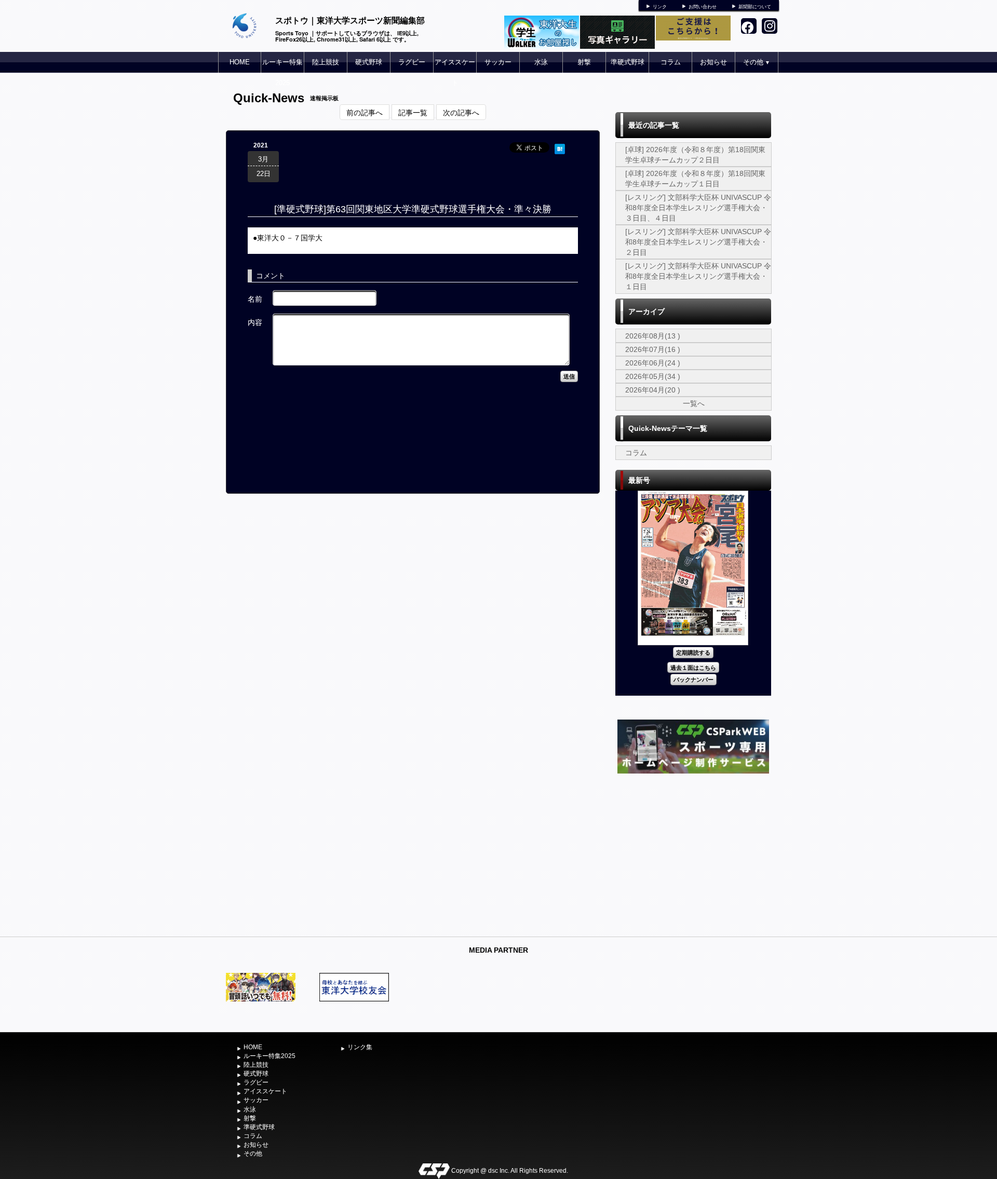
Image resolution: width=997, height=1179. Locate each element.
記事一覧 (412, 112)
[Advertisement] (693, 854)
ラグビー (411, 62)
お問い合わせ (703, 6)
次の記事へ (461, 112)
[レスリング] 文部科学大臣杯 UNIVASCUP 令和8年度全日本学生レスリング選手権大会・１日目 (698, 276)
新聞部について (754, 6)
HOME (240, 62)
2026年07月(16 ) (652, 349)
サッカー (497, 62)
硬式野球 (368, 62)
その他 (756, 62)
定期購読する (693, 652)
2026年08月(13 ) (652, 336)
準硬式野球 (627, 62)
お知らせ (713, 62)
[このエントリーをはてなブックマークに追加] (560, 147)
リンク (660, 6)
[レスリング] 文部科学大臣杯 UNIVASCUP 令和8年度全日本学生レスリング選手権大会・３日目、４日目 (698, 207)
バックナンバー (693, 679)
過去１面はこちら (693, 667)
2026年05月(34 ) (652, 376)
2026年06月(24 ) (652, 363)
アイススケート (455, 72)
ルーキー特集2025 (282, 72)
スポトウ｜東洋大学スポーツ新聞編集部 (350, 20)
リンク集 (359, 1047)
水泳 (541, 62)
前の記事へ (364, 112)
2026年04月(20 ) (652, 390)
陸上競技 (325, 62)
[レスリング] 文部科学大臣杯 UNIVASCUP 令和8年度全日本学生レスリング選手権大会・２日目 (698, 241)
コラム (671, 62)
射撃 (584, 62)
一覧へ (694, 403)
